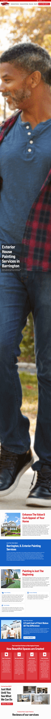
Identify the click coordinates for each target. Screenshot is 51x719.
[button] (29, 637)
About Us (36, 4)
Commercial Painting (24, 4)
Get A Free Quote (43, 4)
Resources (31, 4)
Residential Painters (15, 4)
